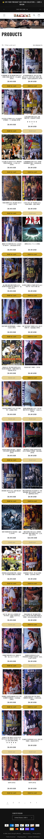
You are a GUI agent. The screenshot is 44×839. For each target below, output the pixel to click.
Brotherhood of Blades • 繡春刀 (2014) (11, 532)
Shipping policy (21, 837)
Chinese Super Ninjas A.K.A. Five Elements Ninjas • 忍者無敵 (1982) (12, 697)
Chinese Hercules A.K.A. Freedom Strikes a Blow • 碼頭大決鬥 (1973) (32, 656)
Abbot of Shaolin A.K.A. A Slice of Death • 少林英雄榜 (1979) (11, 244)
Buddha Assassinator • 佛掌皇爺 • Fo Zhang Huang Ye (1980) (11, 573)
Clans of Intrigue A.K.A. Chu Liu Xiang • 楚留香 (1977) (32, 740)
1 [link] (7, 803)
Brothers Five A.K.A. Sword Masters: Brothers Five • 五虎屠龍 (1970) (32, 532)
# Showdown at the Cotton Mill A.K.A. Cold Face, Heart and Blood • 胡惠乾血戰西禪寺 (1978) (32, 76)
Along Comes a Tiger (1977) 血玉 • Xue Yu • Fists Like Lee (32, 285)
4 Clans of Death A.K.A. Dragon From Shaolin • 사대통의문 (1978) (12, 162)
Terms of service (10, 837)
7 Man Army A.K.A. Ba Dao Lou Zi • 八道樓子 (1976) (11, 203)
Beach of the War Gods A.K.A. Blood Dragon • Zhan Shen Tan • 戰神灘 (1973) (11, 368)
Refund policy (27, 833)
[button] (4, 15)
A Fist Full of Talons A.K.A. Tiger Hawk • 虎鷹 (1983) (32, 203)
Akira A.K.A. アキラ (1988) (32, 244)
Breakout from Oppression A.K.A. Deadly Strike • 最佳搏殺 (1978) (32, 450)
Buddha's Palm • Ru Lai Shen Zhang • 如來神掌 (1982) (32, 573)
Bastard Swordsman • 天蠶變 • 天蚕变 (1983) (12, 326)
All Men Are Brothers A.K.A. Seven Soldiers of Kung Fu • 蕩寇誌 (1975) (11, 285)
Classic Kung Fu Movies (14, 833)
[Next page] (36, 802)
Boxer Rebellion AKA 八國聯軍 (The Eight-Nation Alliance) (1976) (11, 450)
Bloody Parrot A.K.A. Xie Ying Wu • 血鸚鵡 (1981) (12, 409)
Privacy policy (37, 833)
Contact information (34, 837)
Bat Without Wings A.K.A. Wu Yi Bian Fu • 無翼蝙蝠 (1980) (32, 326)
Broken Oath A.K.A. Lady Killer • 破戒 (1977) (12, 491)
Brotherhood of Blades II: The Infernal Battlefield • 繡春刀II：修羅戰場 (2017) (32, 491)
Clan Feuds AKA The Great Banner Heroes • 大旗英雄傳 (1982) (32, 697)
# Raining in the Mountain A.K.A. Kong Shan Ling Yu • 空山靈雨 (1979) (12, 76)
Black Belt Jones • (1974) (32, 367)
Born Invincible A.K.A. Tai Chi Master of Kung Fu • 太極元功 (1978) (32, 409)
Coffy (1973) (11, 782)
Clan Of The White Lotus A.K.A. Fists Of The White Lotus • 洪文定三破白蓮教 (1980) (12, 738)
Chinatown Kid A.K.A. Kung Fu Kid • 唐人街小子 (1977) (12, 656)
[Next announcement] (40, 9)
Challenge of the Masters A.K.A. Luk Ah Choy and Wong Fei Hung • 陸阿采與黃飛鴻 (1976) (32, 614)
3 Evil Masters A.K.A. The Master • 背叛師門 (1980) (32, 117)
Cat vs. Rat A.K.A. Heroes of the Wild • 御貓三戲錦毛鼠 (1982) (12, 614)
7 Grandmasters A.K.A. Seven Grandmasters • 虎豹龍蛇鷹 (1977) (32, 162)
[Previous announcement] (4, 9)
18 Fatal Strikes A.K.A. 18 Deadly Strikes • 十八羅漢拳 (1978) (12, 119)
